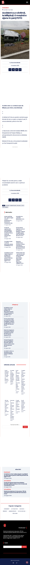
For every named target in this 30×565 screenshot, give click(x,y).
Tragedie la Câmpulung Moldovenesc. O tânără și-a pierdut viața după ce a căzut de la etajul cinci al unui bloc (23, 381)
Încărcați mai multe (14, 424)
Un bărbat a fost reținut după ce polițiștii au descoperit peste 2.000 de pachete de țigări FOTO (8, 256)
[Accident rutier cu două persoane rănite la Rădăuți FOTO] (21, 353)
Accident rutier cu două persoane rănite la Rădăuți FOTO (8, 243)
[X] (13, 69)
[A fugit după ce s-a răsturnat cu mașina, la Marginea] (16, 398)
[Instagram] (13, 563)
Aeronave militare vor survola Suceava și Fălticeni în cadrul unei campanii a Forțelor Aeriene (12, 409)
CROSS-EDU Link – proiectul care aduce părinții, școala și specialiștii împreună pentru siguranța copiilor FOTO (20, 258)
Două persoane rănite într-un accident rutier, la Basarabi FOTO (7, 375)
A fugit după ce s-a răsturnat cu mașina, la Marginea (18, 405)
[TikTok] (16, 563)
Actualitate (7, 480)
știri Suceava (5, 207)
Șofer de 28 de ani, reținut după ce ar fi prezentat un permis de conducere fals (8, 220)
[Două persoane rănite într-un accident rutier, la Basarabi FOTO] (5, 368)
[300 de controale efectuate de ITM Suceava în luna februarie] (5, 398)
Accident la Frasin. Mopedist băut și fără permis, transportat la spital (12, 376)
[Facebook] (10, 69)
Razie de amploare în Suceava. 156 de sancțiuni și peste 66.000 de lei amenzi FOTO (20, 245)
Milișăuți (19, 205)
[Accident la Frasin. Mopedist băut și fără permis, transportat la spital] (11, 368)
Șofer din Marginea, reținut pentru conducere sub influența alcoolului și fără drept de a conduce (18, 380)
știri (23, 205)
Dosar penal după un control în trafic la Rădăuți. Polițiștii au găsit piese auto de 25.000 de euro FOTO (20, 231)
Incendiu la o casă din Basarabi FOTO (20, 218)
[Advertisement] (15, 90)
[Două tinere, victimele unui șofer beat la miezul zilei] (21, 398)
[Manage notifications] (27, 562)
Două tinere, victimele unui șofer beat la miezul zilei (23, 405)
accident (7, 205)
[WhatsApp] (20, 69)
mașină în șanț (13, 205)
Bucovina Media (15, 62)
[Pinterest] (16, 69)
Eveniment (5, 7)
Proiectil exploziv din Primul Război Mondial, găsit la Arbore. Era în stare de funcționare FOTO (8, 232)
